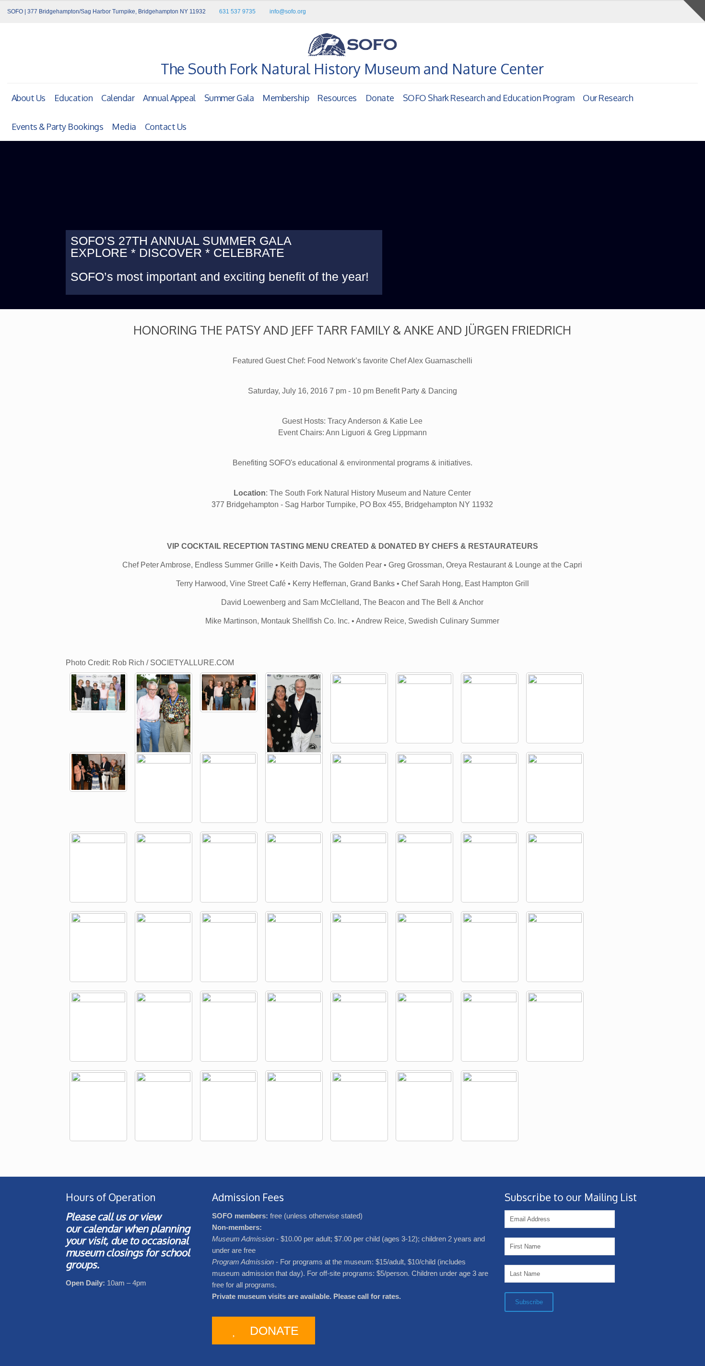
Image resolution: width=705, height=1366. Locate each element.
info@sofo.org (288, 11)
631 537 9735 (237, 11)
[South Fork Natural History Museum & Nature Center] (352, 44)
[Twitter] (680, 11)
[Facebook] (667, 11)
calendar (102, 1228)
